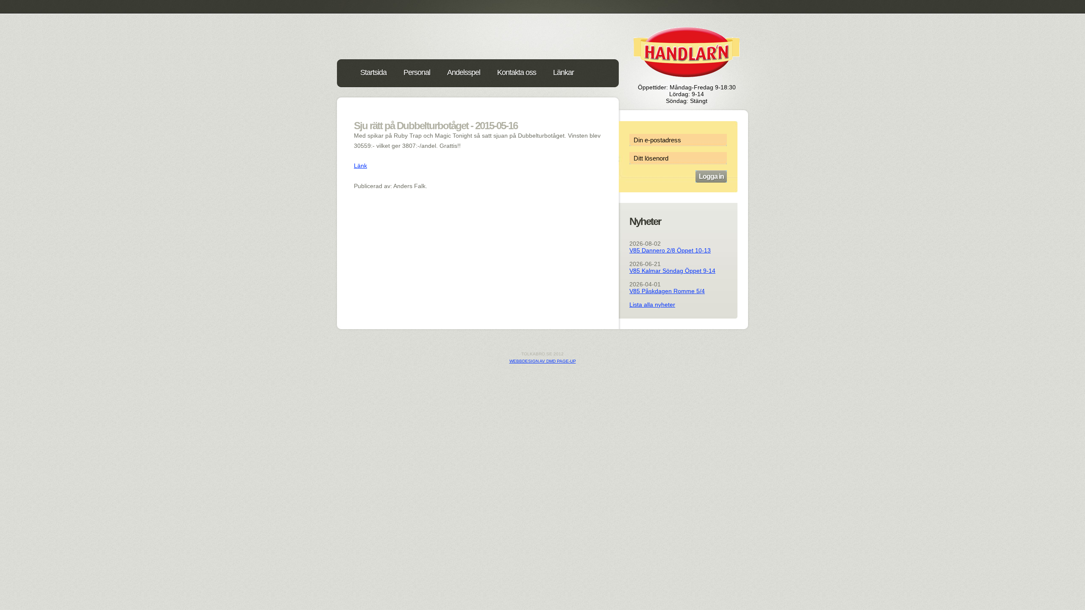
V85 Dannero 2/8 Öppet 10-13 (670, 250)
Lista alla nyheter (652, 304)
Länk (360, 165)
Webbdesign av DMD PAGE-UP (542, 361)
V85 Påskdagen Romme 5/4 (667, 291)
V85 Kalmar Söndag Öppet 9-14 (672, 270)
